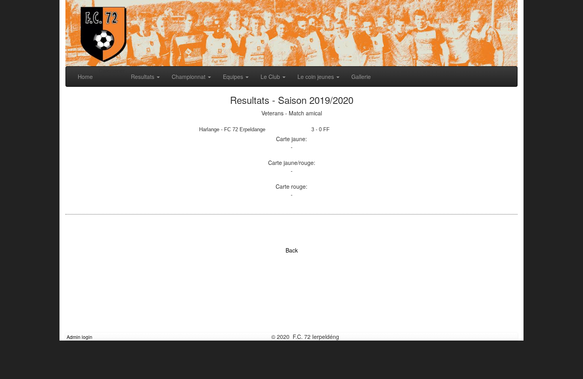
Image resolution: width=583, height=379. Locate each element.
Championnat (189, 76)
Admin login (79, 336)
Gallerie (361, 76)
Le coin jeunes (316, 76)
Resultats (143, 76)
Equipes (234, 76)
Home (85, 76)
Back (292, 250)
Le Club (271, 76)
